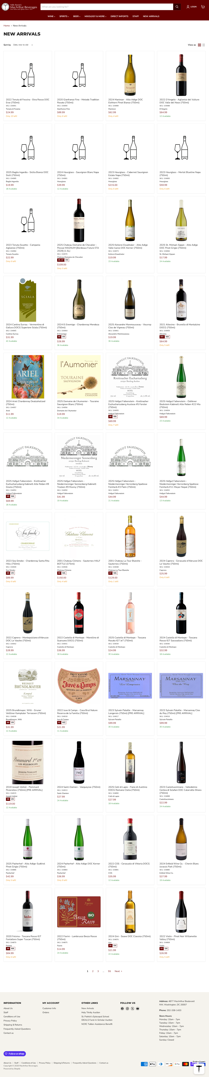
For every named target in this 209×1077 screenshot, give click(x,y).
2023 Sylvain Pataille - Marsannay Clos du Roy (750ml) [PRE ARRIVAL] (180, 712)
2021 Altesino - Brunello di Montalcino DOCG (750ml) (180, 326)
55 (109, 971)
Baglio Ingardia (12, 181)
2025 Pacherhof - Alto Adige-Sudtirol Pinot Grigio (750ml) (25, 865)
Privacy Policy (10, 1020)
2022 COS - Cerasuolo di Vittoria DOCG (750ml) (129, 865)
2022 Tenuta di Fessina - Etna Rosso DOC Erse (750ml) (27, 101)
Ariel (8, 410)
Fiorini (59, 945)
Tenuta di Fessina (13, 109)
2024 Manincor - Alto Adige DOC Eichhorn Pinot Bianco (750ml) (125, 101)
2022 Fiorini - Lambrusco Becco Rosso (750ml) (77, 938)
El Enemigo (62, 334)
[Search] (177, 7)
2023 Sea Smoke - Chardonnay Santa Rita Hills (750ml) (27, 562)
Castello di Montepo (65, 647)
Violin (162, 945)
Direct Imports (119, 16)
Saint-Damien (63, 793)
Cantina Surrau (12, 334)
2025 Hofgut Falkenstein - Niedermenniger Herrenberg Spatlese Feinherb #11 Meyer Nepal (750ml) (179, 484)
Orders (46, 1012)
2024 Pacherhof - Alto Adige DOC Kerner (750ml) (78, 865)
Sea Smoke (10, 570)
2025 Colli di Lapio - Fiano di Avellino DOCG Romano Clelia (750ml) (127, 789)
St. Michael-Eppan (167, 254)
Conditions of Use (12, 1016)
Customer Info (49, 1008)
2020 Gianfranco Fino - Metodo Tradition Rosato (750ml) (78, 101)
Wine (51, 16)
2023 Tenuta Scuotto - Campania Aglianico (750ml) (23, 246)
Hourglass (61, 181)
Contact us (9, 1033)
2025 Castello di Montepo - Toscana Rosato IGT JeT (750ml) (127, 639)
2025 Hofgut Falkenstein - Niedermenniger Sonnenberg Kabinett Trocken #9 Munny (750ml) (76, 484)
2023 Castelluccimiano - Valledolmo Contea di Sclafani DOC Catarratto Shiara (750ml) (180, 790)
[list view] (203, 45)
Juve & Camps (63, 719)
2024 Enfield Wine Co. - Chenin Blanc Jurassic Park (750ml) (179, 865)
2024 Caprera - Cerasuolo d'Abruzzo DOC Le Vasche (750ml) (181, 562)
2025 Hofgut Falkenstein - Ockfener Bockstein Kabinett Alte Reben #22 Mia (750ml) (180, 404)
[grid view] (199, 45)
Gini (109, 942)
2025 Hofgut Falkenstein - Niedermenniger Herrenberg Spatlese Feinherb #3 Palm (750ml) (127, 484)
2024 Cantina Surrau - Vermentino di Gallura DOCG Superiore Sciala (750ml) (26, 326)
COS (110, 873)
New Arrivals (151, 16)
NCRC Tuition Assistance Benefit (96, 1024)
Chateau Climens (64, 570)
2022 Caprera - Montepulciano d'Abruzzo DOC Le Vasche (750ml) (27, 639)
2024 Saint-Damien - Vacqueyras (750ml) (78, 787)
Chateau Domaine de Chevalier (70, 257)
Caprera (163, 570)
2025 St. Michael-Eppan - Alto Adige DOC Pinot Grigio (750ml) (179, 246)
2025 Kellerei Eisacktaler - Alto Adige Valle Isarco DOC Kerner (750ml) (128, 246)
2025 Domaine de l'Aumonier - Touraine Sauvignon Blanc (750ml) (78, 403)
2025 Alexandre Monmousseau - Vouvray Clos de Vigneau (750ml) (129, 326)
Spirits (63, 16)
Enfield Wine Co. (166, 873)
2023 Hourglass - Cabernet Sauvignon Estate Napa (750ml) (128, 174)
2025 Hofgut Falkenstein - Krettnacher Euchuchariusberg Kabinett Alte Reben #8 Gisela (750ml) (27, 484)
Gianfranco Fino (63, 109)
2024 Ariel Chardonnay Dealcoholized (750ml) (25, 403)
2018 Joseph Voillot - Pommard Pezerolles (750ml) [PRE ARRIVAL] (24, 789)
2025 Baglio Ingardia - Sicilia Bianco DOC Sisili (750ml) (27, 174)
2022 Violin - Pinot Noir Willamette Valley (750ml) (178, 938)
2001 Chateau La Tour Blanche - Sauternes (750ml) (125, 562)
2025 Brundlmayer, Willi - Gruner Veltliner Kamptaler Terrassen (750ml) (26, 712)
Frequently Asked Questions (17, 1028)
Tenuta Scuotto (12, 254)
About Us (8, 1008)
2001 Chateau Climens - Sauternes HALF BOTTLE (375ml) (78, 562)
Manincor (112, 109)
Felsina (9, 945)
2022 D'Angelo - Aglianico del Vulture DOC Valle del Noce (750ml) (179, 101)
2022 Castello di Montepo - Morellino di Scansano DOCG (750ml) (78, 639)
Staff (136, 16)
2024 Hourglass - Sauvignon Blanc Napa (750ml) (78, 174)
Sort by (7, 45)
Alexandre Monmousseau (118, 334)
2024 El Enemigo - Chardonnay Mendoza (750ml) (78, 326)
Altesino (163, 334)
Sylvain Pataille (114, 719)
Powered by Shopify (12, 1068)
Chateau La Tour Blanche (118, 570)
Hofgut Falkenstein (116, 413)
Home (7, 25)
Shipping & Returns (13, 1024)
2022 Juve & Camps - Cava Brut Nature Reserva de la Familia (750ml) (77, 712)
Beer (76, 16)
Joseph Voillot (11, 796)
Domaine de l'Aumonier (66, 410)
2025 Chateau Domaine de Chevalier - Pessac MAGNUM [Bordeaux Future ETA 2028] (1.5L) (78, 247)
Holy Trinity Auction (90, 1012)
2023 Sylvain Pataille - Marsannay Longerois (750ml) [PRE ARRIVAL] (126, 712)
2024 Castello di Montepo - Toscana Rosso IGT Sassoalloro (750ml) (178, 639)
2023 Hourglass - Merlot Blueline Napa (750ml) (180, 174)
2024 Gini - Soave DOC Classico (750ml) (129, 936)
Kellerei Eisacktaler (116, 254)
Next (117, 971)
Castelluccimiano (167, 799)
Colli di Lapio (113, 796)
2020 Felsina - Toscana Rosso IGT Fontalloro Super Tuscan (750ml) (23, 938)
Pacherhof (10, 873)
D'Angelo (163, 109)
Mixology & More (95, 16)
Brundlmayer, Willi (14, 719)
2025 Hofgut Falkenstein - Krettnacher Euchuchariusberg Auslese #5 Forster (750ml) (128, 404)
